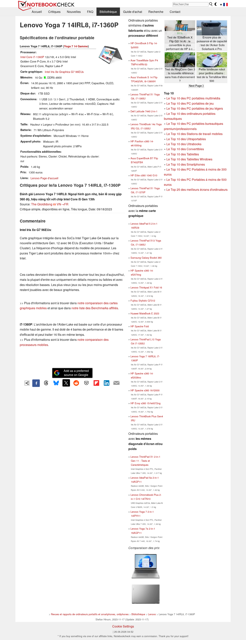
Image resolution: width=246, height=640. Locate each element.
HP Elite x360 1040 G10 (143, 175)
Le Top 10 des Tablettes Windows (189, 159)
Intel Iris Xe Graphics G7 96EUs (64, 72)
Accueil (37, 11)
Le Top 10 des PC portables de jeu (190, 103)
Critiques (54, 11)
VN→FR (62, 204)
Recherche (155, 11)
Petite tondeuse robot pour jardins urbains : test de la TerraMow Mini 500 (212, 75)
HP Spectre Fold (139, 326)
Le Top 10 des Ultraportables (186, 139)
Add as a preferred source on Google (76, 372)
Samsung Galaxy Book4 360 (146, 257)
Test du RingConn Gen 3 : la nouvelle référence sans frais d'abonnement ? (180, 75)
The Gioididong (41, 204)
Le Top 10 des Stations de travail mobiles (194, 134)
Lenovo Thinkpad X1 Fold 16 (146, 287)
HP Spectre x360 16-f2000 (145, 390)
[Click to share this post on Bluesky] (56, 383)
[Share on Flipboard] (96, 383)
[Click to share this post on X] (66, 383)
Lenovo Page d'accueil (44, 178)
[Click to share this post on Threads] (46, 383)
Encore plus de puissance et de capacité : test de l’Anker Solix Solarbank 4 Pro (212, 43)
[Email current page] (116, 383)
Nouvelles (74, 11)
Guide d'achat (132, 11)
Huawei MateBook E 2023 (144, 313)
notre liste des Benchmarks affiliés (94, 308)
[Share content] (27, 383)
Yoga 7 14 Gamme (76, 46)
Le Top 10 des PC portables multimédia (193, 98)
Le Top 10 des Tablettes (182, 154)
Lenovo (152, 614)
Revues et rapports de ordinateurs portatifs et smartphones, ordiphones (90, 614)
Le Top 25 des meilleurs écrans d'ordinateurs (197, 189)
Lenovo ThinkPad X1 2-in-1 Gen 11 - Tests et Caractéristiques (145, 461)
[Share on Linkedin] (106, 383)
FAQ (90, 11)
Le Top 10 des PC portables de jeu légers (194, 108)
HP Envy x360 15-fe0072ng (145, 403)
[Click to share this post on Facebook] (36, 383)
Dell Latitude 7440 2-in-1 (143, 111)
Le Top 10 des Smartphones (185, 164)
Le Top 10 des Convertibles (185, 149)
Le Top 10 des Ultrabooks (183, 144)
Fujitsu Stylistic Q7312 (142, 300)
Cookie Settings (123, 626)
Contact (175, 11)
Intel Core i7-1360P (32, 57)
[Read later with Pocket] (86, 383)
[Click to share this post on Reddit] (76, 383)
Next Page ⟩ (196, 86)
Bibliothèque (108, 11)
